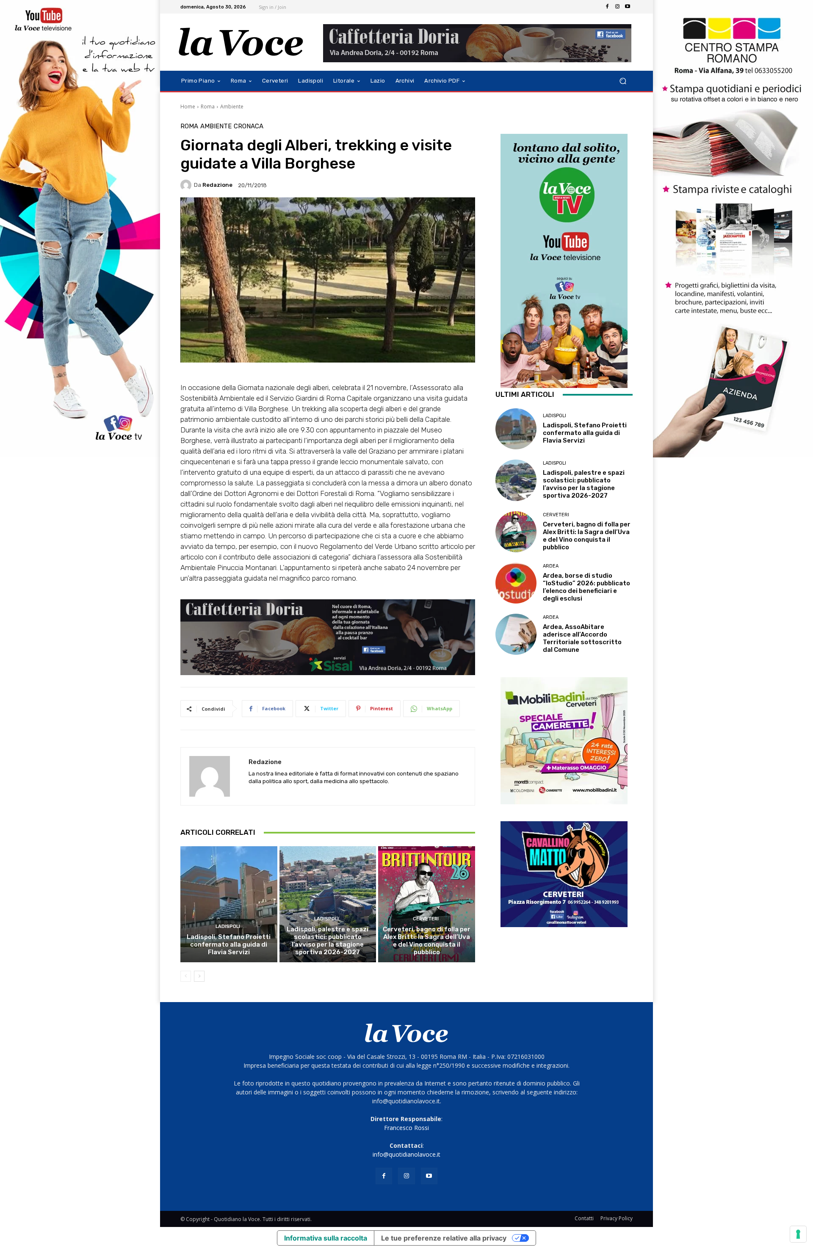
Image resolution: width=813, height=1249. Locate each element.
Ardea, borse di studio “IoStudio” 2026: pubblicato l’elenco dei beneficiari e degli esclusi (586, 587)
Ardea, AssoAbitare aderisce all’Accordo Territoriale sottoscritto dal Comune (582, 638)
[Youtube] (627, 7)
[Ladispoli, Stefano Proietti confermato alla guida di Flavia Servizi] (228, 904)
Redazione (217, 185)
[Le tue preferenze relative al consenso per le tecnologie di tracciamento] (798, 1234)
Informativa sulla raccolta (325, 1238)
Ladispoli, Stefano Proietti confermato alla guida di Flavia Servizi (229, 944)
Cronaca (248, 126)
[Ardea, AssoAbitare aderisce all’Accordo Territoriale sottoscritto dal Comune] (515, 634)
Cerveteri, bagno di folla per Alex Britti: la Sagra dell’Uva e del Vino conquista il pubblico (426, 940)
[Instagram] (617, 7)
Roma (208, 106)
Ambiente (231, 106)
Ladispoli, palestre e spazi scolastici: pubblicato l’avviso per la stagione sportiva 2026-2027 (327, 940)
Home (187, 106)
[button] (623, 81)
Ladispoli (228, 926)
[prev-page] (185, 976)
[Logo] (241, 42)
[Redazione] (187, 185)
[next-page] (199, 976)
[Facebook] (607, 7)
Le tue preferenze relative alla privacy (443, 1238)
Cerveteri (426, 919)
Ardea (551, 566)
